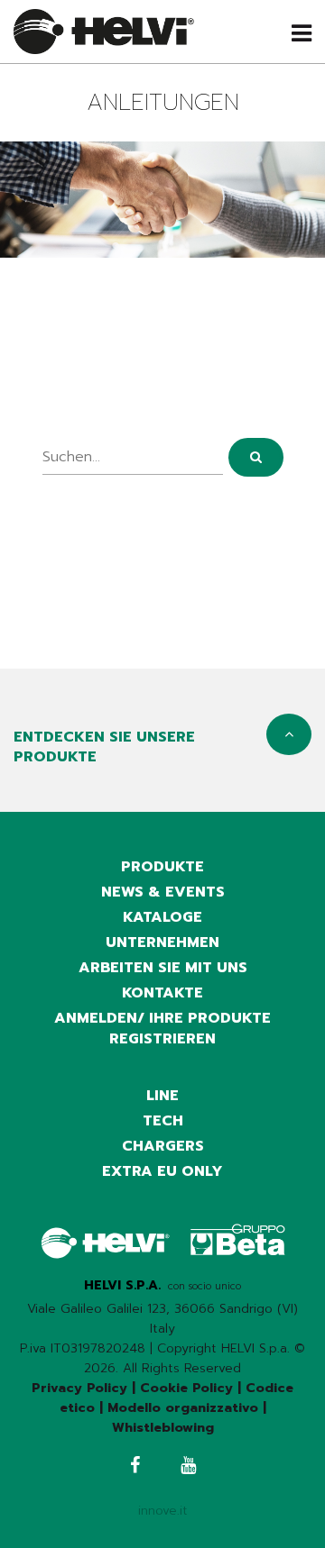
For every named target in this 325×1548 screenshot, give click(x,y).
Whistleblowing (163, 1427)
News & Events (163, 892)
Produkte (162, 867)
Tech (163, 1121)
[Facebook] (135, 1467)
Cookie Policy (186, 1388)
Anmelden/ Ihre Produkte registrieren (162, 1028)
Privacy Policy (79, 1388)
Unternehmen (162, 942)
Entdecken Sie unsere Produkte (104, 747)
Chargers (163, 1146)
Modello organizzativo (182, 1407)
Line (162, 1095)
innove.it (163, 1510)
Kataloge (162, 917)
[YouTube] (188, 1467)
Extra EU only (162, 1171)
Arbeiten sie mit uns (163, 968)
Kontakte (162, 993)
